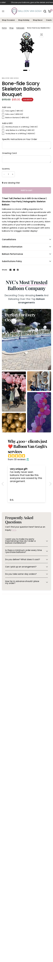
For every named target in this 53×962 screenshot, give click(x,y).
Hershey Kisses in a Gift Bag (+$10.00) (21, 127)
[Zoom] (41, 35)
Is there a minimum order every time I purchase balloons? (23, 551)
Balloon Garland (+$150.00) (17, 117)
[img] (28, 456)
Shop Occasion (8, 20)
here (14, 530)
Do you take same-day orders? (21, 574)
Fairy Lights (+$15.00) (14, 111)
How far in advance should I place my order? (22, 582)
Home (4, 28)
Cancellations (9, 239)
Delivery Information (12, 246)
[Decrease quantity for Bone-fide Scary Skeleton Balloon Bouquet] (4, 174)
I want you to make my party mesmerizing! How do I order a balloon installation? (20, 541)
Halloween (20, 28)
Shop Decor (38, 20)
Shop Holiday (23, 20)
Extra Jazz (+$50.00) (14, 114)
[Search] (45, 11)
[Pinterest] (17, 269)
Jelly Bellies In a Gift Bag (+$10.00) (19, 130)
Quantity (6, 169)
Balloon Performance (12, 254)
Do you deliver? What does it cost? (22, 559)
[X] (14, 269)
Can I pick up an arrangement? (20, 566)
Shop (11, 28)
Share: (4, 270)
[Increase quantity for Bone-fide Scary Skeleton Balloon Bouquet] (13, 174)
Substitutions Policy (12, 261)
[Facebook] (10, 269)
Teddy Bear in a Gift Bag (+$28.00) (20, 133)
